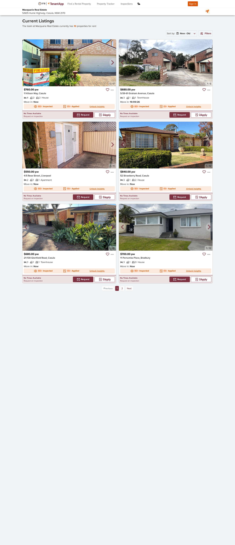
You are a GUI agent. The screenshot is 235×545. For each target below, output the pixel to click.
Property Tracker (106, 3)
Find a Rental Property (79, 3)
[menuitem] (185, 33)
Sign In (192, 3)
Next (129, 288)
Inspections (127, 3)
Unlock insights (97, 106)
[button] (25, 62)
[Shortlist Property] (107, 89)
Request (85, 114)
